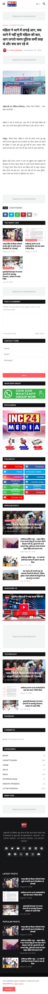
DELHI (24, 770)
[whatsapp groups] (33, 854)
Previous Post (10, 333)
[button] (3, 4)
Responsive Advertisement (24, 16)
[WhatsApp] (17, 214)
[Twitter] (11, 214)
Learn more (18, 983)
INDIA (24, 774)
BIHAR (24, 755)
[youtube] (18, 848)
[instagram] (24, 848)
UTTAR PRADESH (24, 788)
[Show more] (35, 214)
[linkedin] (35, 848)
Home (5, 25)
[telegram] (9, 854)
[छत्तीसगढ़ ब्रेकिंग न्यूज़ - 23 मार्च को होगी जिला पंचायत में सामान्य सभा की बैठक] (10, 561)
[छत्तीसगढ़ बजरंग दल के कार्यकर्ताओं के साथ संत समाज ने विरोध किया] (10, 691)
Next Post (39, 333)
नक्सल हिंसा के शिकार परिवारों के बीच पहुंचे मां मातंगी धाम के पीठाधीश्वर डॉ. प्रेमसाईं (12, 246)
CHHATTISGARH (17, 25)
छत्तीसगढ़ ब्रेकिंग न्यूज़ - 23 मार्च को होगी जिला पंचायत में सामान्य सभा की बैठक (32, 559)
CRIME (24, 765)
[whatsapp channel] (21, 854)
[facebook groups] (15, 854)
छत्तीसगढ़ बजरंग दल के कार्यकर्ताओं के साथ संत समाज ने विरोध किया (34, 246)
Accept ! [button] (9, 989)
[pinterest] (30, 848)
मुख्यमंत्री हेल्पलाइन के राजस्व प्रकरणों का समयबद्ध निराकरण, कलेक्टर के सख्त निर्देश (12, 275)
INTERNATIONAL (24, 779)
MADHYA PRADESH (24, 784)
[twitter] (12, 848)
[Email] (29, 214)
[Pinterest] (23, 214)
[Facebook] (5, 214)
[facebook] (6, 848)
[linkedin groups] (27, 854)
